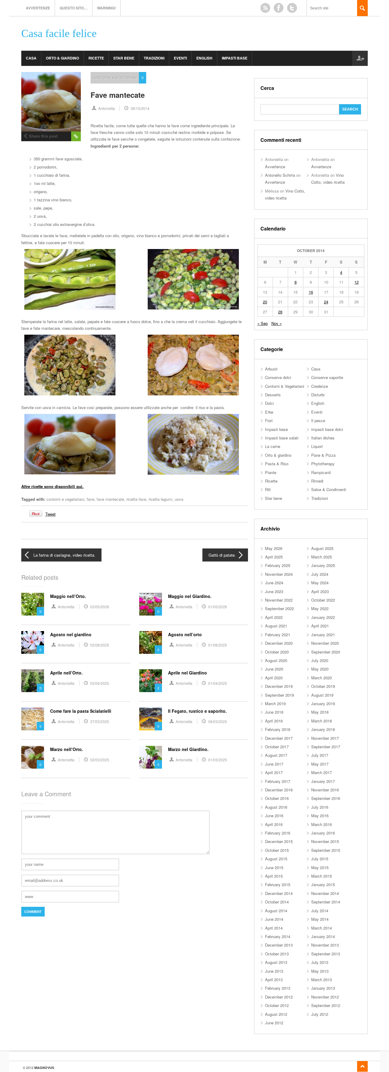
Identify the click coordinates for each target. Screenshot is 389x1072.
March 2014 (321, 928)
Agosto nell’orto (185, 634)
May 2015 (320, 867)
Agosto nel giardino (70, 634)
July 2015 (319, 859)
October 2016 (277, 798)
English (204, 58)
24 (326, 302)
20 (265, 302)
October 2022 (323, 600)
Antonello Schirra (280, 175)
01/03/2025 (217, 759)
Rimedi (317, 481)
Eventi (180, 58)
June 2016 (274, 815)
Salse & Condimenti (328, 489)
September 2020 (325, 652)
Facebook (279, 8)
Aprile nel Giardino (187, 673)
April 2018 (274, 721)
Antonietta (106, 108)
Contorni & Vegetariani (115, 77)
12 (356, 282)
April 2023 (320, 591)
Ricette (96, 58)
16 (311, 292)
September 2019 (279, 695)
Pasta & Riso (276, 463)
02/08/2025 (99, 644)
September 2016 (325, 798)
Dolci (269, 403)
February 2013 (277, 988)
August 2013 (276, 962)
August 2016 (276, 807)
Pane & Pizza (323, 455)
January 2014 (323, 936)
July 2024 (319, 574)
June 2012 (274, 1023)
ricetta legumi (160, 499)
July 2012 (319, 1014)
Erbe (269, 412)
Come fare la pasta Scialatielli (80, 711)
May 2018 (320, 712)
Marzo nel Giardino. (188, 749)
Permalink (76, 136)
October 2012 (277, 1005)
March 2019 (275, 703)
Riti (268, 489)
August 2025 (322, 548)
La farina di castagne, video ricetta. (64, 555)
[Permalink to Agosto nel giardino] (32, 642)
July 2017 (319, 755)
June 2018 (274, 712)
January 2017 (323, 781)
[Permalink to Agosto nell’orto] (150, 642)
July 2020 (319, 660)
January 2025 (323, 565)
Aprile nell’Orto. (66, 673)
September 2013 (325, 954)
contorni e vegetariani (65, 499)
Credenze (319, 386)
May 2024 (320, 583)
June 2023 (274, 591)
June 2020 (274, 669)
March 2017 (321, 772)
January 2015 (323, 884)
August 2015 (276, 859)
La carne (272, 446)
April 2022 (274, 617)
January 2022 (323, 617)
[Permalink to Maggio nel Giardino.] (150, 604)
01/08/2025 (217, 644)
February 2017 (277, 781)
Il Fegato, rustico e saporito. (197, 711)
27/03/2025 (99, 721)
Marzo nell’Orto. (66, 749)
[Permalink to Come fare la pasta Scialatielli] (32, 719)
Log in (359, 58)
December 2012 (279, 997)
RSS (265, 8)
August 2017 (276, 755)
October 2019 (323, 686)
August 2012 (276, 1014)
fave (90, 499)
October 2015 (277, 850)
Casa (31, 58)
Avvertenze (38, 8)
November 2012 (325, 997)
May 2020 (320, 669)
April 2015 (274, 876)
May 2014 (320, 919)
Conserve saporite (327, 377)
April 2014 (274, 928)
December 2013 (279, 945)
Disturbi (318, 395)
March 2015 (321, 876)
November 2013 (325, 945)
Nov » (276, 323)
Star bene (123, 58)
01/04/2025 (217, 683)
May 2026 (273, 548)
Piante (270, 472)
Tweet (50, 514)
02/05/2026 (99, 606)
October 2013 (277, 954)
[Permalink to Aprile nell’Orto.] (32, 680)
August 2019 (322, 695)
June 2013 (274, 971)
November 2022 (279, 600)
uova (179, 499)
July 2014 (319, 910)
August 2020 (276, 660)
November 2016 (325, 790)
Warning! (106, 8)
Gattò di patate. (222, 555)
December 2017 (279, 738)
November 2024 (279, 574)
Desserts (273, 395)
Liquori (317, 446)
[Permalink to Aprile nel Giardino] (150, 680)
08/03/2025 (217, 721)
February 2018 (277, 729)
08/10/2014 (140, 108)
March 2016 (321, 824)
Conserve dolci (278, 377)
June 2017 (274, 764)
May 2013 (320, 971)
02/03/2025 (99, 759)
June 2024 (274, 583)
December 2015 (279, 841)
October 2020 (277, 652)
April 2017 (274, 772)
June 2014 (274, 919)
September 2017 (325, 746)
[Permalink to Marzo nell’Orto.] (32, 757)
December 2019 (279, 686)
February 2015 (277, 884)
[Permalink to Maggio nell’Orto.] (32, 604)
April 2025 (274, 557)
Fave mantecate (118, 95)
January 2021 (323, 634)
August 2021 (276, 626)
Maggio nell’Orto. (68, 596)
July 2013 (319, 962)
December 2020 (279, 643)
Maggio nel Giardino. (190, 596)
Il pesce (318, 420)
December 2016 (279, 790)
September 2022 (279, 608)
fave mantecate (110, 499)
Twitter (292, 8)
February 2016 (277, 833)
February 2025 (277, 565)
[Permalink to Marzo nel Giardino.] (150, 757)
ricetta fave (136, 499)
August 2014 (276, 910)
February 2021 (277, 634)
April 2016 (274, 824)
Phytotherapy (323, 463)
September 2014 (325, 902)
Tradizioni (154, 58)
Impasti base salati (281, 438)
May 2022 (320, 608)
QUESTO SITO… (74, 8)
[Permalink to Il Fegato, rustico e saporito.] (150, 719)
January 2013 (323, 988)
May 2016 (320, 815)
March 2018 (321, 721)
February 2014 (277, 936)
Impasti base (234, 58)
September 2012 (325, 1005)
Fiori (269, 420)
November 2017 (325, 738)
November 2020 (325, 643)
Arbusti (271, 369)
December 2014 (279, 893)
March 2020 (321, 678)
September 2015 (325, 850)
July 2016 (319, 807)
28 (280, 312)
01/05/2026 (217, 606)
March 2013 (321, 979)
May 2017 (320, 764)
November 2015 (325, 841)
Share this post (43, 136)
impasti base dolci (327, 429)
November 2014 (325, 893)
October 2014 (277, 902)
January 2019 (323, 703)
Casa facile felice (59, 33)
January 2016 (323, 833)
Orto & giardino (62, 58)
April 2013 (274, 979)
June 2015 (274, 867)
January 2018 (323, 729)
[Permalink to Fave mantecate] (51, 101)
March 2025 (321, 557)
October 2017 (277, 746)
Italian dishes (323, 438)
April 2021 (320, 626)
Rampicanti (321, 472)
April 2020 (274, 678)
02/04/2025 (99, 683)
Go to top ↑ (362, 1066)
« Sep (262, 323)
